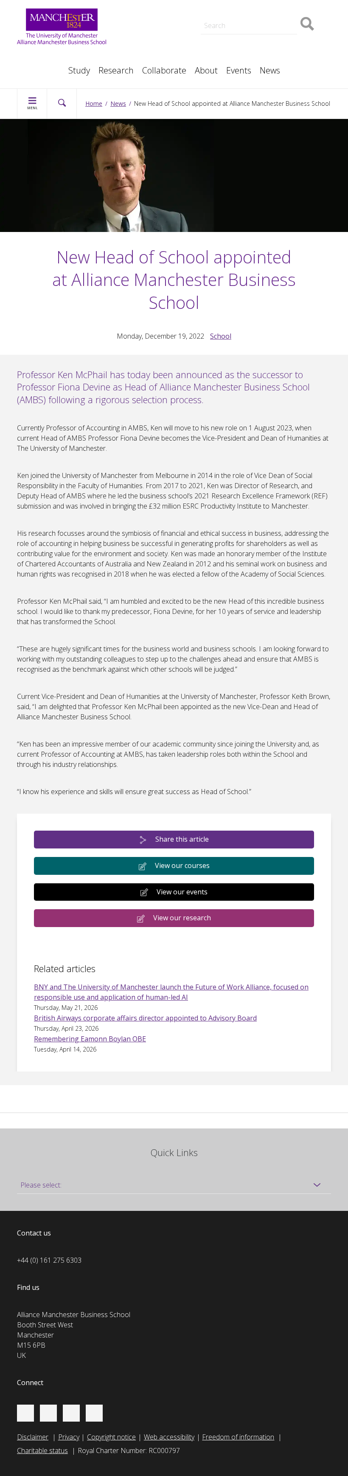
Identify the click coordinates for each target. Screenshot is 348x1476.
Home (93, 103)
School (220, 336)
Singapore (40, 56)
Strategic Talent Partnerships (173, 8)
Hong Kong (42, 66)
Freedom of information (238, 1437)
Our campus (43, 66)
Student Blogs (46, 56)
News (270, 70)
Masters (143, 37)
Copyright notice (111, 1437)
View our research (182, 917)
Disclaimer (32, 1437)
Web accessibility (169, 1437)
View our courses (182, 865)
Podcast (142, 6)
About (206, 70)
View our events (182, 891)
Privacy (68, 1437)
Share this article (182, 839)
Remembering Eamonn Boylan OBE (90, 1038)
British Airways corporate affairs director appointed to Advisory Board (145, 1018)
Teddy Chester (152, 18)
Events (238, 70)
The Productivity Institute (62, 66)
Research (116, 70)
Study (79, 70)
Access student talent (267, 8)
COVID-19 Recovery (160, 47)
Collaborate (164, 70)
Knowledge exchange (162, 27)
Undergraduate (258, 37)
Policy (34, 56)
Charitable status (42, 1450)
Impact (140, 18)
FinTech (246, 47)
